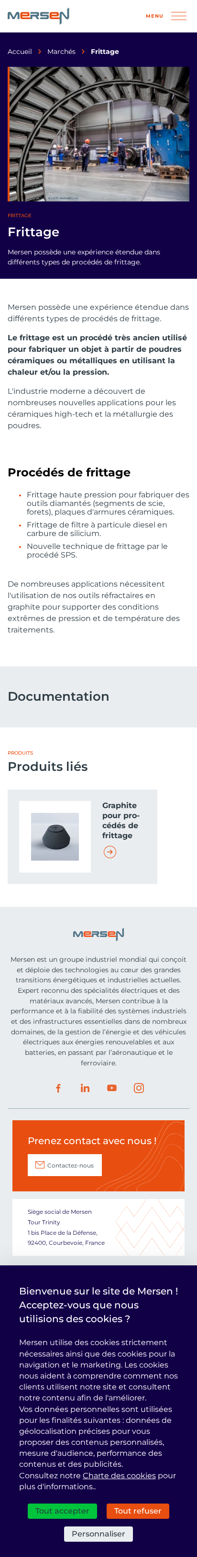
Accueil (20, 51)
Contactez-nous (70, 1165)
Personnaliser (98, 1533)
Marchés (61, 51)
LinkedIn (85, 1088)
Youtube (111, 1088)
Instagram (138, 1088)
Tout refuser (138, 1510)
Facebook (58, 1088)
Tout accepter (62, 1510)
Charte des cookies (119, 1475)
